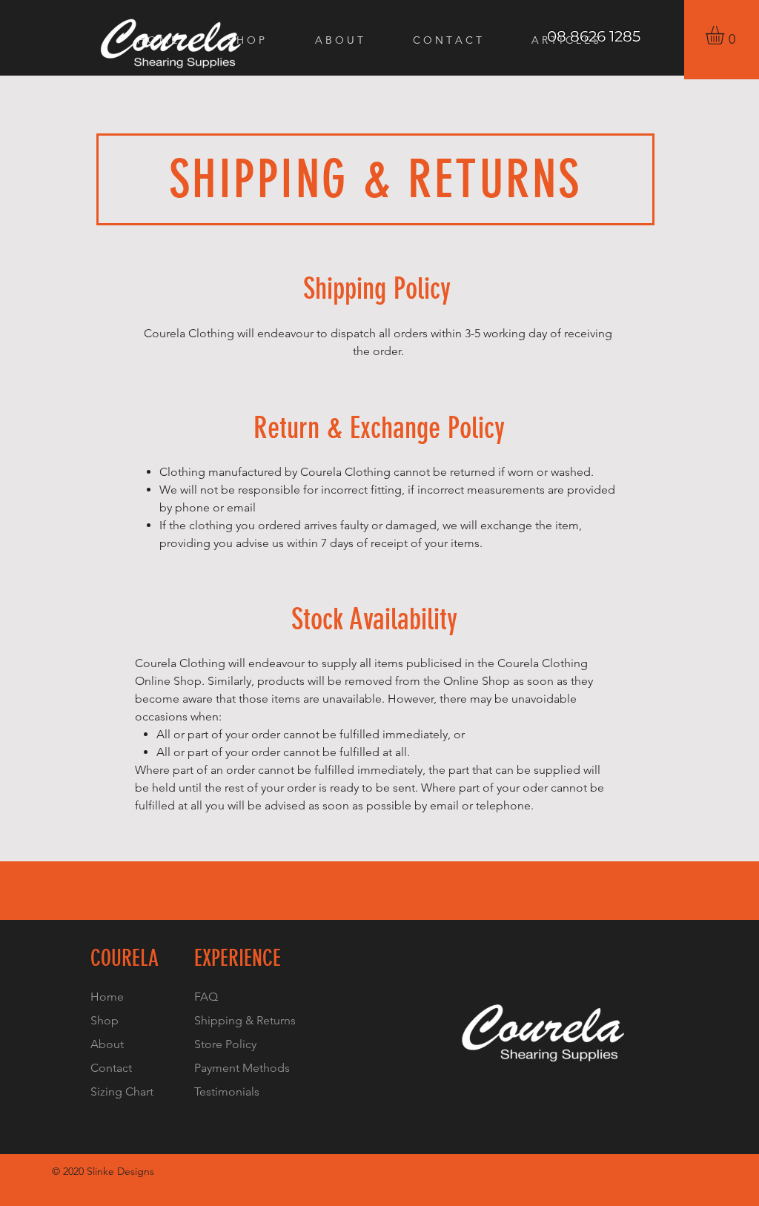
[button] (726, 35)
